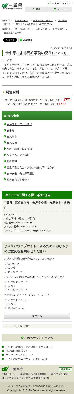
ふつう (11, 267)
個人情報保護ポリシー (18, 350)
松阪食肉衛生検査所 (18, 179)
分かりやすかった (18, 281)
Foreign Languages (61, 3)
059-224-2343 (24, 222)
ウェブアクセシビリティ (19, 355)
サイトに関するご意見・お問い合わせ (26, 358)
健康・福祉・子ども (43, 20)
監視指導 (12, 161)
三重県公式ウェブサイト (12, 6)
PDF (51, 99)
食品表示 (12, 142)
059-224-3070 (10, 377)
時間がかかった (17, 308)
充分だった (14, 263)
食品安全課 (58, 29)
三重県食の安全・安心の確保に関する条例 (31, 167)
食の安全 (62, 20)
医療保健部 (41, 29)
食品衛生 (12, 136)
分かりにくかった (18, 289)
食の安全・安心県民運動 (20, 173)
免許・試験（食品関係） (20, 148)
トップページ (21, 20)
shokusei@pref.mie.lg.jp (37, 230)
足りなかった (15, 271)
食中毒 (7, 24)
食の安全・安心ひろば (19, 124)
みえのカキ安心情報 (18, 155)
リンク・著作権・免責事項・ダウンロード (29, 347)
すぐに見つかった (18, 300)
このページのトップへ (38, 337)
